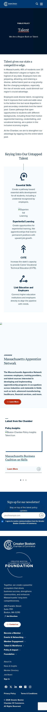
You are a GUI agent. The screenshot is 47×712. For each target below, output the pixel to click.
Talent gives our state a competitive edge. (18, 63)
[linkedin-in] (15, 687)
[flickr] (25, 687)
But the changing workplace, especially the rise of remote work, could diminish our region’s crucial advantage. (23, 88)
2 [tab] (23, 480)
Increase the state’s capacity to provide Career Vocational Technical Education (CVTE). (23, 264)
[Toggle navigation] (40, 3)
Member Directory (11, 670)
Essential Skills (23, 185)
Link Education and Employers (23, 289)
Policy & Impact (11, 650)
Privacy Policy (10, 693)
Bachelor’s (15, 72)
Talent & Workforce (13, 646)
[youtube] (20, 687)
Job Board (8, 674)
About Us (7, 661)
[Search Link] (37, 4)
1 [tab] (21, 480)
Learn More (14, 402)
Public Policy (23, 23)
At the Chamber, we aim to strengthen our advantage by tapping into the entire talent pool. (23, 133)
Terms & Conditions (29, 693)
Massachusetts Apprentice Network (22, 361)
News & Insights (10, 666)
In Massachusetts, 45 (13, 69)
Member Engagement (13, 641)
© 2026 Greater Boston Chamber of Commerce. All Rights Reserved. (14, 703)
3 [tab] (26, 480)
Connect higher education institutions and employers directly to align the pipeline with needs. (23, 299)
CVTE (23, 257)
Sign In (7, 679)
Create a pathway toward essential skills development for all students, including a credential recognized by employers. (23, 195)
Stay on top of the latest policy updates (23, 509)
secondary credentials (18, 106)
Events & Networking (13, 637)
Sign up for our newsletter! (23, 502)
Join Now (8, 355)
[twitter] (11, 687)
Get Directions (12, 616)
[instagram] (30, 687)
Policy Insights (12, 428)
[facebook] (6, 687)
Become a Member (12, 633)
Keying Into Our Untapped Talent (23, 156)
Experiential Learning (23, 221)
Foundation (9, 654)
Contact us (13, 624)
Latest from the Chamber (18, 421)
